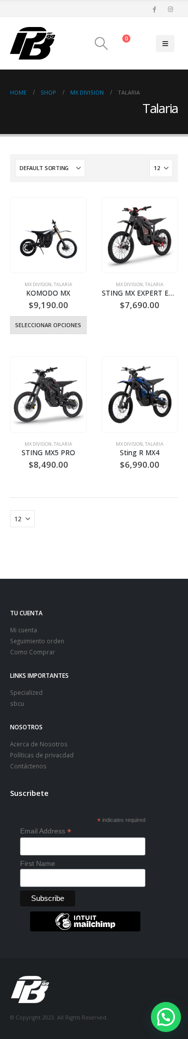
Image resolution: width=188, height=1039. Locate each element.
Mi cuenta (23, 630)
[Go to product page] (48, 235)
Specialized (26, 692)
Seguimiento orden (37, 641)
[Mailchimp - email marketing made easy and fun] (85, 929)
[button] (101, 43)
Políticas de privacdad (42, 755)
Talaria (63, 284)
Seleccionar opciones (48, 325)
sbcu (17, 703)
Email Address (45, 831)
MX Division (38, 284)
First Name (37, 863)
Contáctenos (28, 766)
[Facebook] (154, 9)
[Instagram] (170, 9)
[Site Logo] (32, 43)
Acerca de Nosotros (39, 744)
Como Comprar (32, 652)
